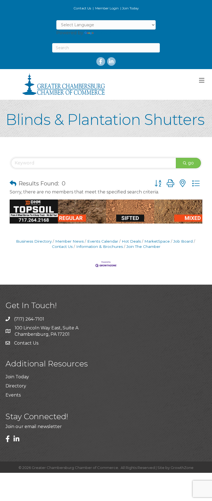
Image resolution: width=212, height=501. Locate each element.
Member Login (107, 8)
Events (13, 395)
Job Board (183, 241)
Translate (105, 32)
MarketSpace (157, 241)
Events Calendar (102, 241)
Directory (16, 386)
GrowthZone (182, 467)
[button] (13, 183)
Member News (69, 241)
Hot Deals (131, 241)
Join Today (130, 8)
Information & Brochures (99, 246)
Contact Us (82, 8)
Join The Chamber (143, 246)
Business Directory (34, 241)
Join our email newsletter (34, 426)
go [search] (191, 163)
